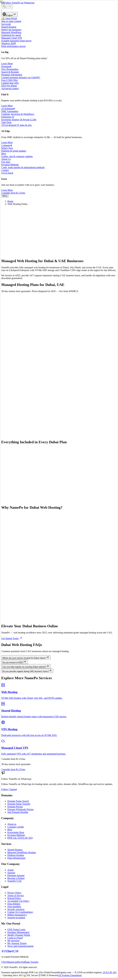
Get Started (6, 339)
